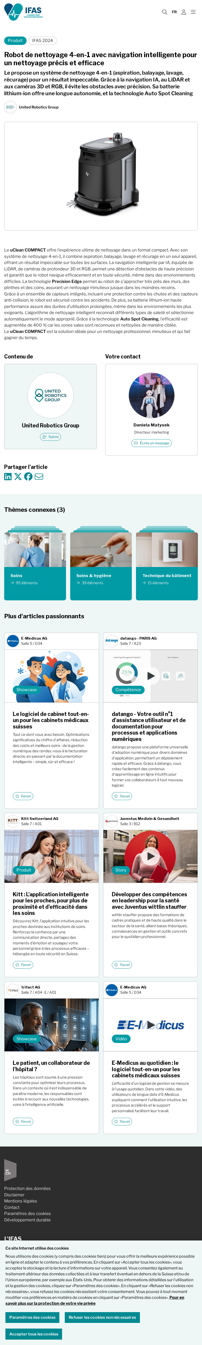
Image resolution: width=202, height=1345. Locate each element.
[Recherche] (164, 12)
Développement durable (27, 1219)
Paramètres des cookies (27, 1213)
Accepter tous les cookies (33, 1334)
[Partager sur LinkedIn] (8, 477)
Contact (11, 1207)
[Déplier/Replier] (193, 12)
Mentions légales (20, 1201)
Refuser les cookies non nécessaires (102, 1317)
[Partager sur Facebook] (28, 477)
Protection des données (27, 1188)
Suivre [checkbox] (54, 437)
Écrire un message (154, 443)
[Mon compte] (183, 12)
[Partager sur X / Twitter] (18, 477)
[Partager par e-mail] (39, 477)
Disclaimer (14, 1194)
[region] (101, 1292)
